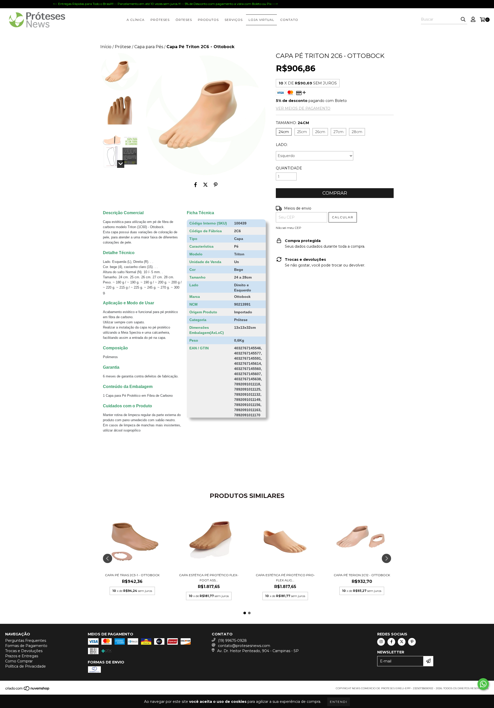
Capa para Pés (148, 46)
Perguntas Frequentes (25, 640)
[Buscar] (463, 19)
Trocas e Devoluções (23, 651)
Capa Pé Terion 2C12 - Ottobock (362, 575)
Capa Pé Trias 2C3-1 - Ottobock (132, 575)
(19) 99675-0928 (232, 640)
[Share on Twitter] (205, 184)
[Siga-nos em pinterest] (412, 642)
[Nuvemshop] (27, 690)
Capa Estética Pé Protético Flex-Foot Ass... (209, 577)
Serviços (234, 20)
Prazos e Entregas (21, 656)
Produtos (208, 20)
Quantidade (289, 168)
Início (105, 46)
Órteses (183, 20)
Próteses (160, 20)
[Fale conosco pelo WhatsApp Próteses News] (483, 684)
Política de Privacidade (25, 666)
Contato (289, 20)
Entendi (338, 702)
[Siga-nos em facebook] (391, 642)
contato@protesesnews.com (244, 645)
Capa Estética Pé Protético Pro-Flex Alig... (285, 577)
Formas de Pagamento (26, 645)
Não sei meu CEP (288, 228)
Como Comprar (19, 661)
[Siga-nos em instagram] (381, 642)
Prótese (123, 46)
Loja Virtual (261, 20)
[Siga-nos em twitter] (401, 642)
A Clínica (136, 20)
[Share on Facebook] (195, 184)
